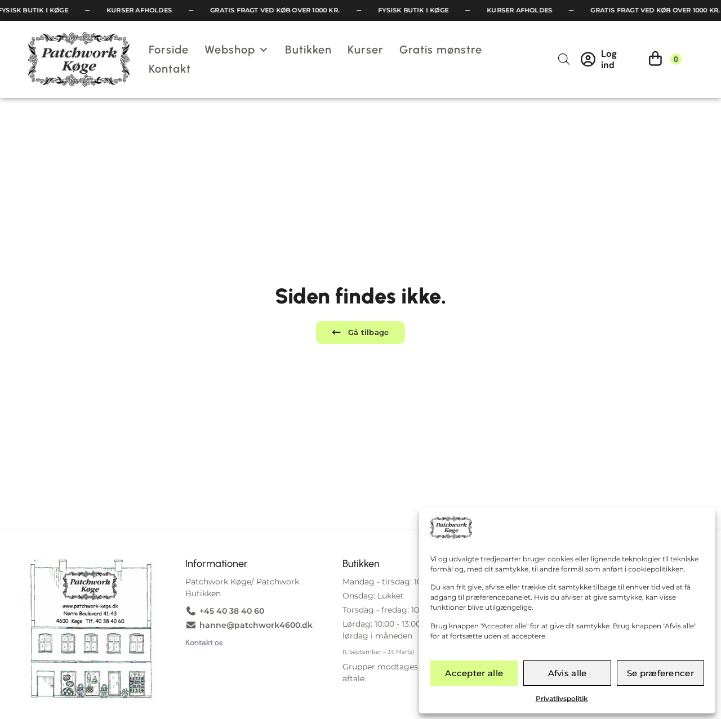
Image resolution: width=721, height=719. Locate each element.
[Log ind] (588, 59)
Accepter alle (474, 673)
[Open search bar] (563, 59)
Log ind (609, 59)
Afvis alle (567, 673)
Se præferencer (660, 673)
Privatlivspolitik (562, 698)
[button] (237, 49)
